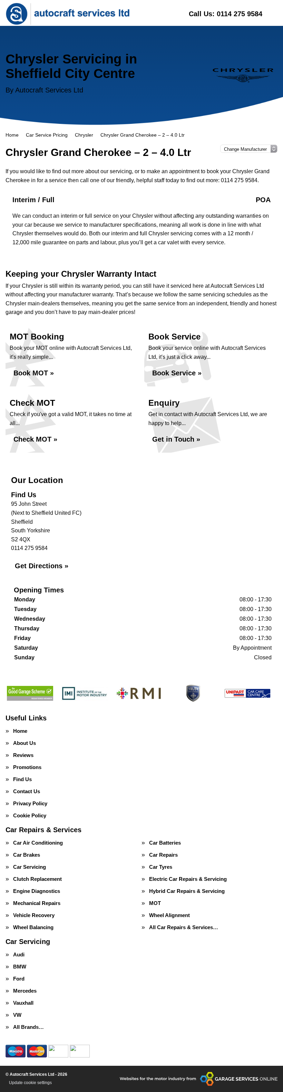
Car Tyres (160, 866)
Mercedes (25, 990)
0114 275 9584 (225, 14)
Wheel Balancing (33, 927)
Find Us (22, 779)
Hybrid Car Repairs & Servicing (187, 891)
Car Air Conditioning (38, 842)
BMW (19, 966)
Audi (19, 954)
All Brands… (28, 1027)
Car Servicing (29, 866)
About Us (24, 743)
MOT (155, 903)
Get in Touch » (176, 439)
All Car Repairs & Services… (183, 927)
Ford (19, 978)
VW (17, 1014)
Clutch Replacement (37, 879)
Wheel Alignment (169, 915)
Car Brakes (26, 854)
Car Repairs (163, 854)
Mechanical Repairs (36, 903)
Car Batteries (165, 842)
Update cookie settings (30, 1082)
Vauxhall (23, 1002)
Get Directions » (41, 566)
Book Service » (177, 373)
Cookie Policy (29, 815)
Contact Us (26, 791)
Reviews (23, 755)
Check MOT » (35, 439)
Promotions (27, 767)
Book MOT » (33, 373)
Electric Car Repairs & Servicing (188, 879)
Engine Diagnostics (36, 891)
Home (20, 731)
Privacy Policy (30, 803)
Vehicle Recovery (34, 915)
